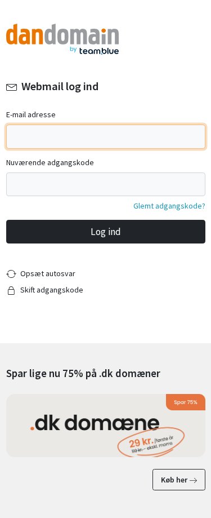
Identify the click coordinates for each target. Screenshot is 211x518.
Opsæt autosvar (47, 273)
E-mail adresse (31, 114)
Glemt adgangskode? (169, 206)
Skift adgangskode (51, 290)
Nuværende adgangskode (50, 162)
